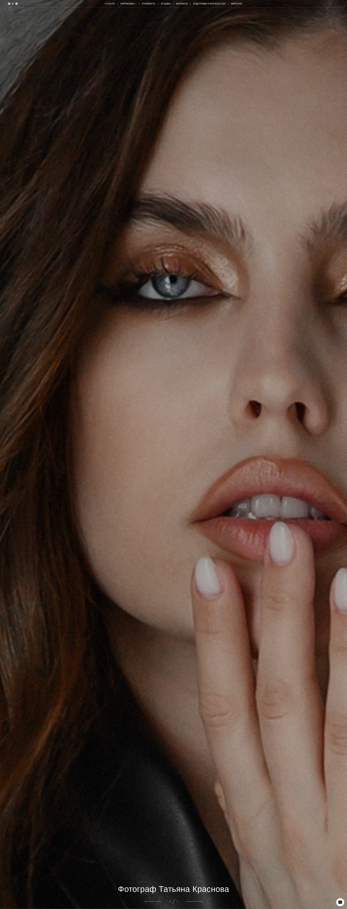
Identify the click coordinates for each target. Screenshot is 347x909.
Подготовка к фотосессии (209, 4)
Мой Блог (236, 4)
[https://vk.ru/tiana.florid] (9, 4)
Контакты (182, 4)
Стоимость (148, 4)
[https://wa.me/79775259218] (13, 4)
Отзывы (166, 4)
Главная (110, 4)
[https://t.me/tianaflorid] (16, 4)
